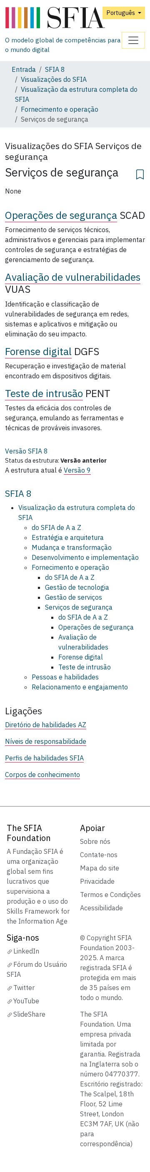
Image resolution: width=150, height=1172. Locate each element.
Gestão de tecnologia (77, 587)
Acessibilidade (101, 908)
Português (121, 13)
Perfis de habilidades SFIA (44, 758)
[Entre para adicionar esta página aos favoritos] (140, 173)
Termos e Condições (110, 894)
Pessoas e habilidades (65, 677)
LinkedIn (26, 951)
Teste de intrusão (44, 393)
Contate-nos (99, 855)
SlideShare (29, 1014)
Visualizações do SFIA (54, 79)
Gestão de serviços (73, 597)
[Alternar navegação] (133, 40)
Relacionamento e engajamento (80, 687)
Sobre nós (95, 841)
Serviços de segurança (78, 607)
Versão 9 (77, 470)
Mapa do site (99, 868)
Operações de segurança (61, 215)
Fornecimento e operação (59, 109)
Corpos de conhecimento (42, 774)
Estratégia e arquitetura (68, 537)
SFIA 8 (55, 69)
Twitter (24, 987)
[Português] (63, 18)
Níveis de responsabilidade (45, 741)
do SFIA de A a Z (56, 527)
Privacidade (97, 881)
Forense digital (38, 351)
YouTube (26, 1001)
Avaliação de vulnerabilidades (72, 277)
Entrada (24, 69)
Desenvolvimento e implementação (85, 557)
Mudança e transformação (72, 547)
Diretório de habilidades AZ (45, 725)
